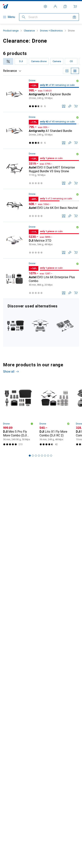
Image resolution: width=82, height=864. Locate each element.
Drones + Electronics (51, 30)
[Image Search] (74, 17)
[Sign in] (55, 6)
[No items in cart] (75, 6)
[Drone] (41, 323)
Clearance (29, 30)
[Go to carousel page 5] (42, 456)
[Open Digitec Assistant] (65, 6)
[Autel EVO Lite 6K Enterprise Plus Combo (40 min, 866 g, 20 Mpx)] (41, 278)
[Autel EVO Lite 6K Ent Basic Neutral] (41, 205)
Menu (11, 17)
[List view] (75, 71)
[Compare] (64, 106)
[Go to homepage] (5, 6)
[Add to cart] (76, 106)
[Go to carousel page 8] (51, 456)
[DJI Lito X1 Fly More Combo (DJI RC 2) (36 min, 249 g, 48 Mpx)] (54, 414)
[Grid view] (67, 71)
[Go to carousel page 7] (48, 456)
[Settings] (45, 6)
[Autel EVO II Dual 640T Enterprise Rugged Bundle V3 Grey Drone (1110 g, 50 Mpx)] (41, 169)
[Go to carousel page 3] (36, 456)
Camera (57, 61)
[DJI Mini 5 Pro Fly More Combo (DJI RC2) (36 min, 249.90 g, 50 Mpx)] (18, 414)
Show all (8, 371)
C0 (71, 61)
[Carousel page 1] (30, 456)
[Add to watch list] (70, 106)
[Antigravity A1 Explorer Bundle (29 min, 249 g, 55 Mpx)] (41, 94)
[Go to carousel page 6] (45, 456)
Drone (32, 80)
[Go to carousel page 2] (33, 456)
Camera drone (39, 61)
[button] (77, 81)
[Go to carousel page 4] (39, 456)
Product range (10, 30)
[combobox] (8, 61)
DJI (21, 61)
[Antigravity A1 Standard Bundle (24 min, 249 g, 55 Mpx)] (41, 130)
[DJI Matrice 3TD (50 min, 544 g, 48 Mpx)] (41, 240)
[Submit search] (23, 17)
